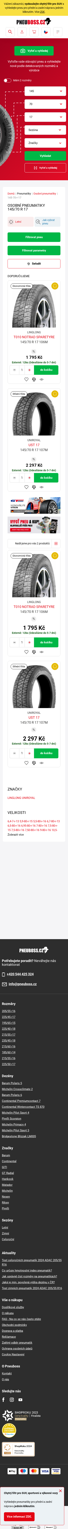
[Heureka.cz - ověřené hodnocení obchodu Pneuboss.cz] (11, 1430)
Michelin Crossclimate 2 (17, 1089)
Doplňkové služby (13, 1307)
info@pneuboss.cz (23, 984)
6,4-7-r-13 (13, 821)
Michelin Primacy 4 (14, 1124)
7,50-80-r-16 (32, 830)
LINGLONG (14, 798)
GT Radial (8, 1173)
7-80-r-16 (41, 825)
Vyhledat (45, 156)
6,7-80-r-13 (53, 821)
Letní (5, 1227)
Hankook (7, 1179)
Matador (7, 1185)
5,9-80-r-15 (26, 821)
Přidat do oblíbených (26, 379)
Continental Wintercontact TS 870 (23, 1107)
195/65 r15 (8, 1023)
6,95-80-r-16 (28, 825)
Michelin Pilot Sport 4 (15, 1112)
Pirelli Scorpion (11, 1118)
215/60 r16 (8, 1046)
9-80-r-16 (45, 830)
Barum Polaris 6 (12, 1095)
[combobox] (45, 91)
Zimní (5, 1233)
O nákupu (8, 1313)
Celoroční (8, 1239)
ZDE (42, 11)
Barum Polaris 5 (12, 1083)
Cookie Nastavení (13, 1354)
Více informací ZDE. (19, 1516)
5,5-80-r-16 (39, 821)
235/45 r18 (8, 1040)
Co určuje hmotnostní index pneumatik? (27, 1270)
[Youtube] (20, 1399)
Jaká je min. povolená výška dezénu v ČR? (28, 1282)
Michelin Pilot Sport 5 (15, 1130)
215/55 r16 (8, 1058)
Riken (5, 1202)
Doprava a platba (12, 1331)
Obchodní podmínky (14, 1325)
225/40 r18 (8, 1028)
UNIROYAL (28, 798)
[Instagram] (11, 1399)
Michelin (7, 1190)
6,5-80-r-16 (14, 825)
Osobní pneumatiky (44, 193)
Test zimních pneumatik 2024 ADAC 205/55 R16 (32, 1288)
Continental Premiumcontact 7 (21, 1101)
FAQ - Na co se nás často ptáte (21, 1319)
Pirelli (5, 1208)
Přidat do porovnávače (34, 379)
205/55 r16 (8, 1011)
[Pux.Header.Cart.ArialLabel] (34, 31)
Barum (6, 1155)
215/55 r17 (8, 1034)
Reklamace (9, 1336)
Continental (9, 1161)
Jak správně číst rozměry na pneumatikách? (29, 1276)
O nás (5, 1379)
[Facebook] (3, 1399)
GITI (4, 1167)
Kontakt (7, 1373)
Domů (11, 193)
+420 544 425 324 (20, 974)
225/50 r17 (8, 1064)
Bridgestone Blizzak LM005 (19, 1136)
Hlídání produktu (41, 379)
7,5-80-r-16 (17, 830)
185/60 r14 (8, 1052)
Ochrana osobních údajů (17, 1348)
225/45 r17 (8, 1017)
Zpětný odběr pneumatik (17, 1342)
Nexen (6, 1196)
